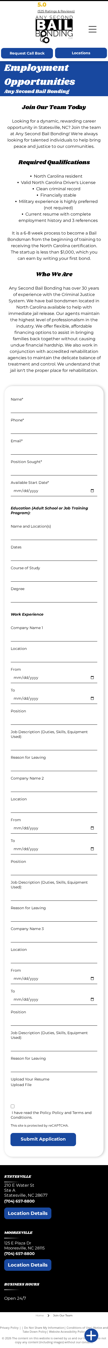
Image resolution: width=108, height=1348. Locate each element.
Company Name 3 (27, 928)
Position (18, 711)
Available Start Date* (30, 482)
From (16, 669)
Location (19, 648)
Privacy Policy (9, 1328)
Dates (16, 547)
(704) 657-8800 (19, 1201)
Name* (17, 399)
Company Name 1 (27, 627)
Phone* (17, 420)
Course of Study (25, 568)
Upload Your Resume (30, 1079)
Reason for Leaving (28, 757)
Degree (17, 588)
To (13, 690)
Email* (17, 441)
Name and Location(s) (31, 526)
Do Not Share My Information (44, 1328)
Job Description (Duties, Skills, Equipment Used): (49, 734)
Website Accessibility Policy (67, 1332)
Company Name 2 (27, 778)
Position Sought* (26, 461)
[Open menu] (92, 29)
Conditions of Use (79, 1328)
